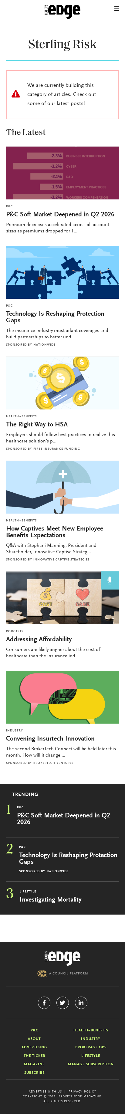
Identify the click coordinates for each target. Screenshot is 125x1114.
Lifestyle (28, 891)
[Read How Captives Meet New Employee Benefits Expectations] (62, 487)
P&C (9, 206)
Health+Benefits (21, 416)
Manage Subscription (91, 1064)
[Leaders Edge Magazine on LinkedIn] (81, 1003)
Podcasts (14, 631)
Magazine (34, 1064)
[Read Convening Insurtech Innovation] (62, 697)
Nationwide (44, 345)
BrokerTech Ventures (53, 763)
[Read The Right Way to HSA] (62, 383)
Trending (25, 794)
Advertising (34, 1047)
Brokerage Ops (90, 1047)
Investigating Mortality (51, 900)
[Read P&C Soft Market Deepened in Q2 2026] (62, 172)
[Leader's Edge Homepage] (62, 958)
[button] (116, 8)
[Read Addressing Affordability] (62, 597)
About (34, 1039)
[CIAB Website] (62, 973)
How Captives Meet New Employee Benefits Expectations (54, 532)
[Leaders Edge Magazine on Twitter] (62, 1003)
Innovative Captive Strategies (61, 559)
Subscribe (34, 1073)
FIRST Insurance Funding (56, 449)
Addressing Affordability (40, 639)
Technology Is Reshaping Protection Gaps (55, 317)
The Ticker (34, 1056)
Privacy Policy (82, 1091)
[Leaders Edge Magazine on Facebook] (44, 1003)
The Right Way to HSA (37, 425)
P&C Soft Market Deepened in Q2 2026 (60, 215)
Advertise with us (45, 1091)
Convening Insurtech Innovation (50, 739)
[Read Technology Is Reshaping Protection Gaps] (62, 272)
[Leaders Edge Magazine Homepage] (62, 12)
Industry (14, 730)
